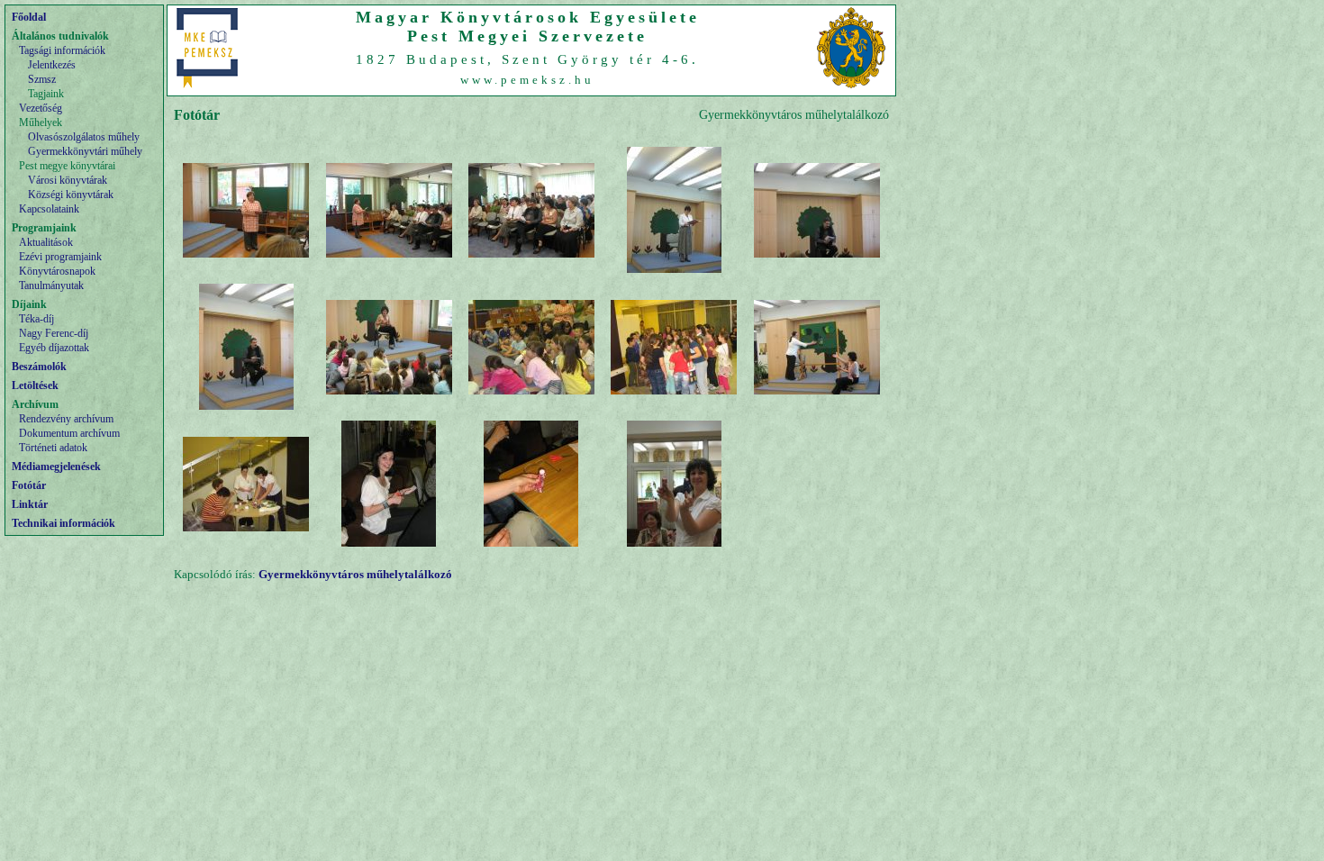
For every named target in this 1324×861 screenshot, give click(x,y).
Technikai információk (63, 523)
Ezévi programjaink (60, 256)
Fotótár (29, 485)
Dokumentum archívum (69, 433)
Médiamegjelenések (56, 466)
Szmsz (42, 79)
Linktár (30, 504)
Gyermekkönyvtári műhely (85, 151)
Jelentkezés (52, 65)
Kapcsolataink (49, 209)
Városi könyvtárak (67, 180)
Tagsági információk (62, 50)
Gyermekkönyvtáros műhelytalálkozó (355, 574)
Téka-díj (36, 319)
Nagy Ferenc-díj (53, 333)
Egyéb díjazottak (54, 347)
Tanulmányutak (51, 285)
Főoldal (29, 17)
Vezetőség (40, 108)
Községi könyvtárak (70, 194)
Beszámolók (39, 366)
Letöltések (35, 385)
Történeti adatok (53, 447)
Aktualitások (46, 242)
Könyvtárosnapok (57, 271)
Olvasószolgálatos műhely (84, 137)
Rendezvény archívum (66, 418)
